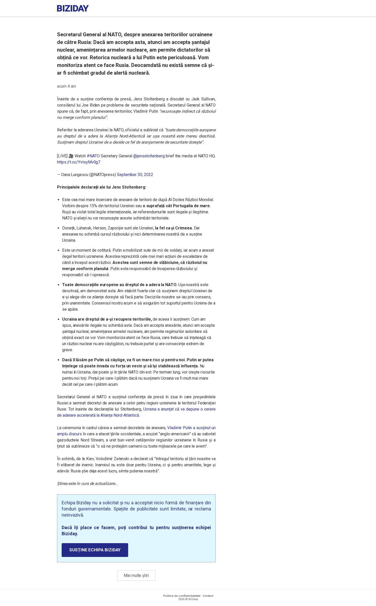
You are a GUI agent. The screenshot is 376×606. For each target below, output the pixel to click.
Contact (208, 596)
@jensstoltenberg (149, 156)
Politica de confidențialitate (182, 596)
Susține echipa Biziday (94, 549)
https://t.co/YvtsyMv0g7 (78, 162)
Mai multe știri (136, 575)
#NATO (93, 156)
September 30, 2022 (135, 174)
